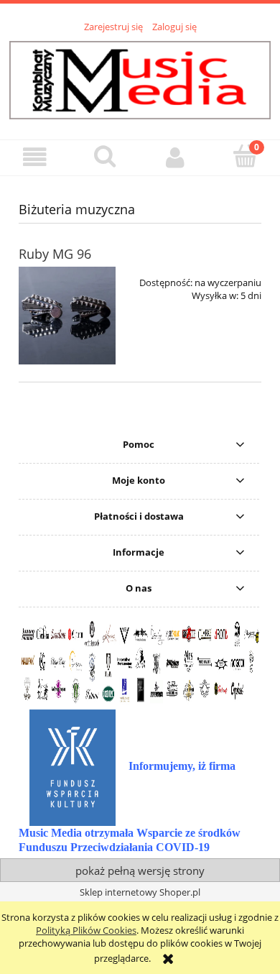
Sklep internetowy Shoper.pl (140, 892)
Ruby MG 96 (55, 253)
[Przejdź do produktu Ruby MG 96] (67, 315)
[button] (35, 157)
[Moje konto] (175, 157)
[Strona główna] (140, 78)
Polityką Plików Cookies (86, 930)
